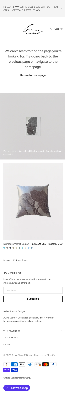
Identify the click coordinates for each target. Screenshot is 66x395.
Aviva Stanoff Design (22, 355)
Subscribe (32, 298)
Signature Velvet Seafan (16, 243)
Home (6, 260)
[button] (5, 29)
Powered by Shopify (44, 355)
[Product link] (33, 206)
